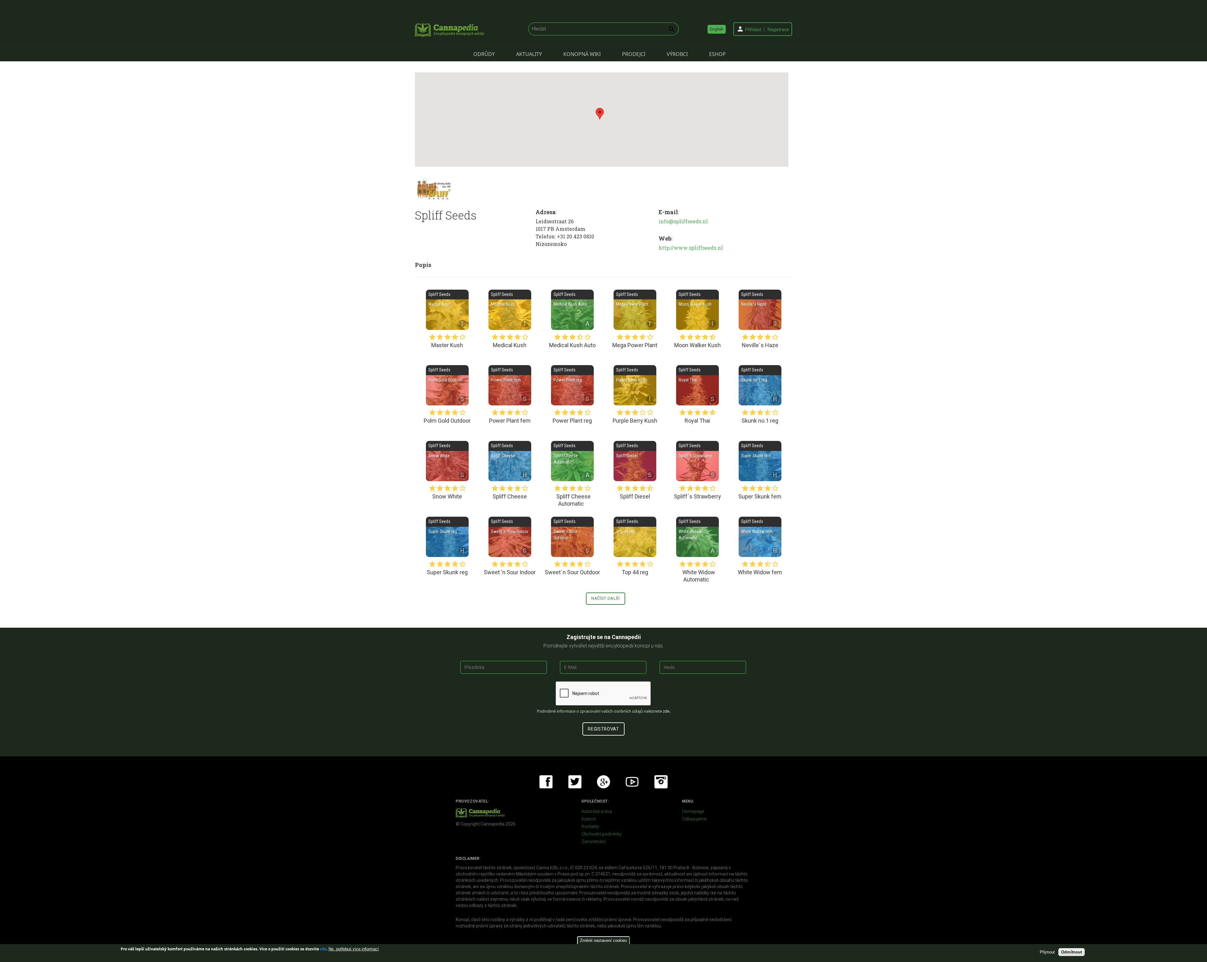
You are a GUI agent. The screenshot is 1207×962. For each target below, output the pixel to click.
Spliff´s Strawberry (697, 461)
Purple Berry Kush (635, 385)
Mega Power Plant (635, 310)
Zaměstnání (593, 841)
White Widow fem (760, 537)
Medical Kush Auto (572, 310)
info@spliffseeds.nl (683, 221)
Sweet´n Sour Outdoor (572, 537)
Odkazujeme (694, 818)
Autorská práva (596, 811)
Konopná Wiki (582, 54)
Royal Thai (697, 385)
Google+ (603, 782)
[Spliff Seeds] (434, 188)
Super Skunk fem (760, 461)
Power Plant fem (509, 385)
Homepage (693, 811)
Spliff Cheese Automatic (572, 461)
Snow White (447, 461)
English (716, 29)
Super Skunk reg (447, 537)
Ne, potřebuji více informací (353, 949)
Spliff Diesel (635, 461)
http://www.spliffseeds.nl (691, 247)
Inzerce (588, 818)
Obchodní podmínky (601, 834)
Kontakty (590, 826)
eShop (717, 54)
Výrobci (677, 54)
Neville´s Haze (760, 310)
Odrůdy (484, 54)
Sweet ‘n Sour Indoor (509, 537)
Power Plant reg (572, 385)
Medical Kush (509, 310)
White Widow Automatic (697, 537)
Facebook (546, 782)
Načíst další (605, 598)
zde (323, 949)
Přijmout (1047, 952)
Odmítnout (1071, 952)
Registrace (778, 29)
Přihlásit (753, 29)
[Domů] (449, 29)
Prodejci (633, 54)
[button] (600, 114)
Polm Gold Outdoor (447, 385)
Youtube (632, 782)
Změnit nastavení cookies (603, 940)
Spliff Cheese (509, 461)
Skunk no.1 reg (760, 385)
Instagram (661, 782)
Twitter (575, 782)
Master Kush (447, 310)
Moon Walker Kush (697, 310)
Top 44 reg (635, 537)
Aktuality (529, 54)
